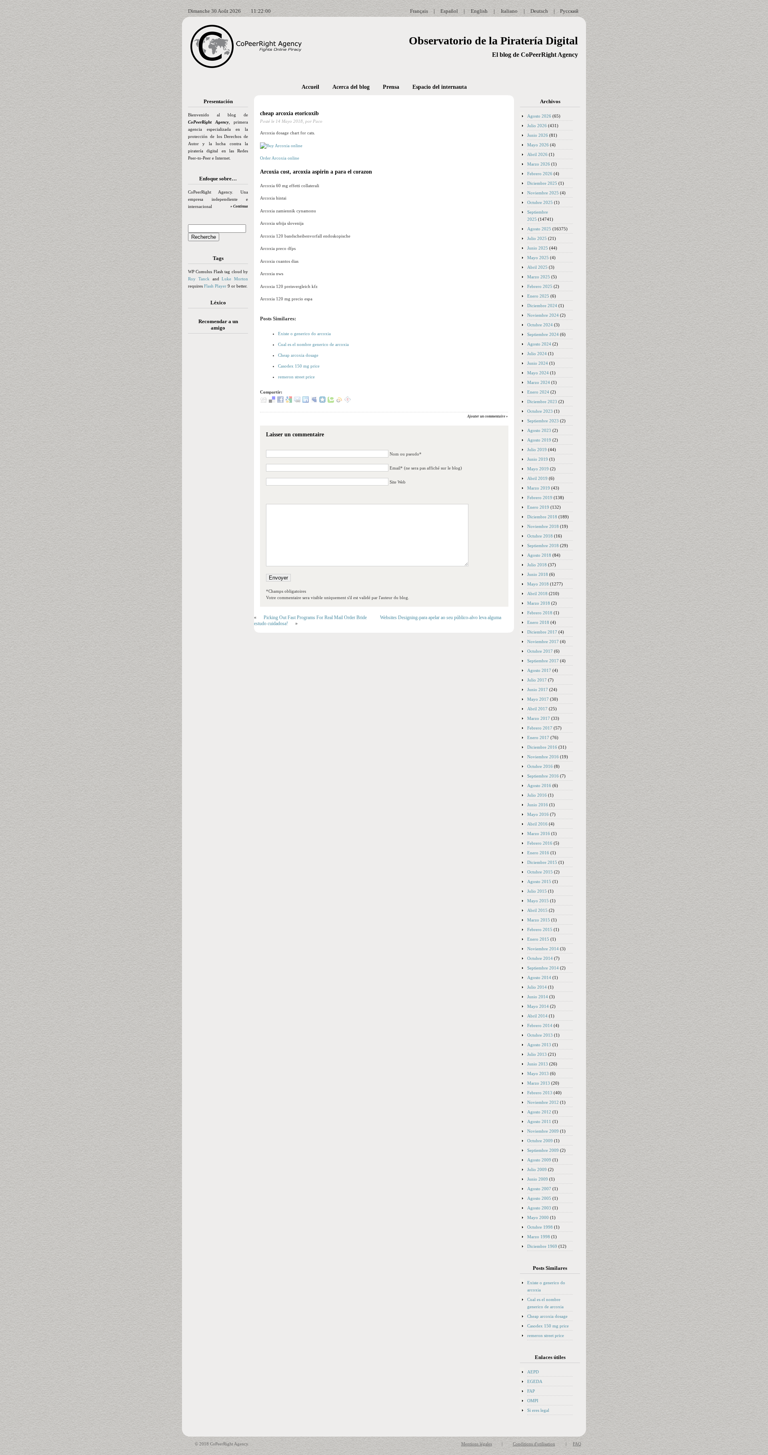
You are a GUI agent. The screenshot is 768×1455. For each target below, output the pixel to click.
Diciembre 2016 (542, 747)
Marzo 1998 (538, 1236)
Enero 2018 (538, 622)
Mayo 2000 (538, 1217)
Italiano (509, 11)
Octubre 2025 (540, 202)
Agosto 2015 (539, 881)
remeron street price (296, 376)
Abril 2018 (537, 593)
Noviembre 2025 (543, 192)
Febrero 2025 (539, 286)
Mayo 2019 (538, 468)
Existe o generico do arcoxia (304, 333)
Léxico (218, 303)
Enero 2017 (538, 737)
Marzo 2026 (538, 164)
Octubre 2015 (540, 871)
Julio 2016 (537, 795)
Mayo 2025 (538, 257)
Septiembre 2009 (543, 1150)
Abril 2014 (537, 1015)
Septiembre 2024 (543, 334)
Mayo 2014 (538, 1006)
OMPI (532, 1400)
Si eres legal (538, 1410)
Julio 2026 (537, 125)
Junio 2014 (537, 996)
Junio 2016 (537, 804)
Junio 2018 (537, 574)
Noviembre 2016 (543, 756)
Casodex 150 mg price (299, 366)
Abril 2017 (537, 708)
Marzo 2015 (538, 919)
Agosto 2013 (539, 1044)
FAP (531, 1391)
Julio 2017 (537, 680)
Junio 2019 (537, 459)
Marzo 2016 (538, 833)
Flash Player (215, 286)
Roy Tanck (199, 278)
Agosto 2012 (539, 1111)
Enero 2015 (538, 939)
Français (419, 11)
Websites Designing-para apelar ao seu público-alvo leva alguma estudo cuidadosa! (377, 620)
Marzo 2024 (538, 382)
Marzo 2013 (538, 1083)
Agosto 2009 (539, 1159)
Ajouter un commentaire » (487, 416)
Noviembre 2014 (543, 948)
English (479, 11)
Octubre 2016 (540, 766)
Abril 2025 (537, 267)
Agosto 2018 (539, 555)
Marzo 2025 (538, 276)
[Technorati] (331, 401)
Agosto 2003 (539, 1207)
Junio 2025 (537, 248)
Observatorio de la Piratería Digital (493, 40)
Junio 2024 (537, 363)
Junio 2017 (537, 689)
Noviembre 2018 (543, 526)
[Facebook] (280, 401)
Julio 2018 (537, 564)
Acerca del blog (351, 87)
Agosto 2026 (539, 116)
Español (449, 11)
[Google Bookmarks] (289, 401)
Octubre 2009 (540, 1140)
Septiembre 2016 (543, 775)
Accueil (310, 87)
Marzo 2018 (538, 603)
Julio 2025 (537, 238)
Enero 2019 (538, 507)
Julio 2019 (537, 449)
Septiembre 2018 (543, 545)
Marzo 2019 (538, 488)
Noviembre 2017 (543, 641)
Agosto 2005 (539, 1198)
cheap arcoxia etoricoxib (289, 113)
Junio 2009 (537, 1179)
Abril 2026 (537, 154)
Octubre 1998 (540, 1227)
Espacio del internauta (439, 87)
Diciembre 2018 (542, 516)
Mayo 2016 (538, 814)
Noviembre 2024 (543, 315)
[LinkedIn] (305, 401)
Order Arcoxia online (279, 158)
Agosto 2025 (539, 228)
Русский (569, 11)
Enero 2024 (538, 392)
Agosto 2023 (539, 430)
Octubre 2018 (540, 536)
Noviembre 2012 (543, 1102)
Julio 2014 (537, 987)
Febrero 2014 (539, 1025)
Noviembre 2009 (543, 1131)
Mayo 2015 (538, 900)
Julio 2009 (537, 1169)
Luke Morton (235, 278)
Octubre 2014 (540, 958)
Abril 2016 (537, 823)
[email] (297, 401)
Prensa (391, 87)
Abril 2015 (537, 910)
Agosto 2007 (539, 1188)
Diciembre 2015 (542, 862)
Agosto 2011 (539, 1121)
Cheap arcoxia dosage (298, 355)
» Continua (239, 206)
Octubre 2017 (540, 651)
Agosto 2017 (539, 670)
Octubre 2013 (540, 1035)
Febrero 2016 (539, 843)
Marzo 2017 (538, 718)
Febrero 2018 (539, 612)
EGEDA (534, 1381)
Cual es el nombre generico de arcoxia (313, 344)
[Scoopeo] (322, 401)
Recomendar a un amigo (218, 324)
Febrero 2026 (539, 173)
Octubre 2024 (540, 324)
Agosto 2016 (539, 785)
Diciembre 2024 (542, 305)
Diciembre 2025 (542, 183)
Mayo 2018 (538, 584)
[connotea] (347, 401)
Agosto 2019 (539, 440)
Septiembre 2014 (543, 967)
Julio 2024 (537, 353)
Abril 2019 (537, 478)
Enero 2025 (538, 296)
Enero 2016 (538, 852)
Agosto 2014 (539, 977)
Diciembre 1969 (542, 1246)
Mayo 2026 (538, 144)
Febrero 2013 (539, 1092)
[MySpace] (314, 401)
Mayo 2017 (538, 699)
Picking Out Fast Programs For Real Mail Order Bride (315, 617)
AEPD (533, 1371)
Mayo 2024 (538, 372)
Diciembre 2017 (542, 632)
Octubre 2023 (540, 411)
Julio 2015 (537, 891)
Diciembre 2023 (542, 401)
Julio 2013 (537, 1054)
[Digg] (263, 401)
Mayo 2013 (538, 1073)
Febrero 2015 (539, 929)
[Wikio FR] (339, 401)
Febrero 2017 (539, 728)
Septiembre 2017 (543, 660)
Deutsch (539, 11)
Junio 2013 (537, 1063)
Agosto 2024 (539, 344)
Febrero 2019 (539, 497)
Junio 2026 (537, 135)
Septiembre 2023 (543, 420)
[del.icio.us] (272, 401)
